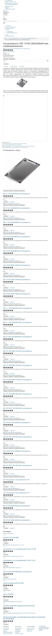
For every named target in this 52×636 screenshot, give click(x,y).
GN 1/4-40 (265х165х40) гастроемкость (16, 520)
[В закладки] (3, 546)
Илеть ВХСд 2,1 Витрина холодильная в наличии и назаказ (14, 143)
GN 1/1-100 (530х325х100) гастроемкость (17, 308)
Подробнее (12, 201)
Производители (18, 628)
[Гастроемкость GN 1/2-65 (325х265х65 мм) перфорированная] (16, 48)
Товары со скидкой (19, 633)
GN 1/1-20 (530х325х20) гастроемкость (16, 193)
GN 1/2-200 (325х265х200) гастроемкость (17, 571)
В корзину (6, 63)
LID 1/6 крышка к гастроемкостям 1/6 (16, 479)
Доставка (5, 631)
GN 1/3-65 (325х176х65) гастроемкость (16, 294)
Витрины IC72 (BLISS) (11, 537)
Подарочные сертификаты (18, 630)
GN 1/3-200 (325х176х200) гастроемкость (17, 379)
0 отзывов (5, 51)
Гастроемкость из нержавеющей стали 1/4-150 (19, 549)
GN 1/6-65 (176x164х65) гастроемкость (16, 422)
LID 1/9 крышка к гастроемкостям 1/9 (16, 493)
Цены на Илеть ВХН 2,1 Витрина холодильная (11, 144)
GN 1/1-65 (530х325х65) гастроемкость (16, 222)
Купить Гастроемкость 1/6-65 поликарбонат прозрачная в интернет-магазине (18, 146)
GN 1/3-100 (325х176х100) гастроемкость (17, 351)
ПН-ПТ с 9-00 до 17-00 (11, 2)
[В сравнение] (4, 546)
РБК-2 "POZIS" (8, 594)
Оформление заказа (11, 9)
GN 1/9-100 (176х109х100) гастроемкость (17, 465)
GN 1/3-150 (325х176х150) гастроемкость (17, 365)
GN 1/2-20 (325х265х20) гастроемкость (16, 236)
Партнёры (17, 632)
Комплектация (6, 628)
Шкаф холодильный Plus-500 (13, 583)
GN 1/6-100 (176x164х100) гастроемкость (17, 408)
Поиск (8, 7)
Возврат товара (30, 629)
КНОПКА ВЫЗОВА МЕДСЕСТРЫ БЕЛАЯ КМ (19, 606)
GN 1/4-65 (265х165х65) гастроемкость (16, 506)
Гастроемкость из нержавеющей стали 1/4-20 (19, 560)
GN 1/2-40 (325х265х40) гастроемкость (16, 251)
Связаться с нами (30, 628)
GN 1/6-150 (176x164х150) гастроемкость (17, 437)
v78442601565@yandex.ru (12, 4)
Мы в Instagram (9, 6)
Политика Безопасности (8, 632)
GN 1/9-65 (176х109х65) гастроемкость (16, 451)
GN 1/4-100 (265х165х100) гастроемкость (17, 394)
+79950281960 (9, 0)
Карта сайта (29, 631)
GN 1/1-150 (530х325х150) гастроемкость (17, 322)
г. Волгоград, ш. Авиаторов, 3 (12, 3)
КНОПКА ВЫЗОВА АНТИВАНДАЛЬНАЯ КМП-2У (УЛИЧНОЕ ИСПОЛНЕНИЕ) (24, 618)
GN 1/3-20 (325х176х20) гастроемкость (16, 265)
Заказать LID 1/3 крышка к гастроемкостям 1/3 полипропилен (15, 147)
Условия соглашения (7, 633)
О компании (5, 629)
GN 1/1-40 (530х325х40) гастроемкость (16, 208)
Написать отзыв (11, 51)
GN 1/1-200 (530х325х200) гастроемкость (17, 336)
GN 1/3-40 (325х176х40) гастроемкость (16, 279)
